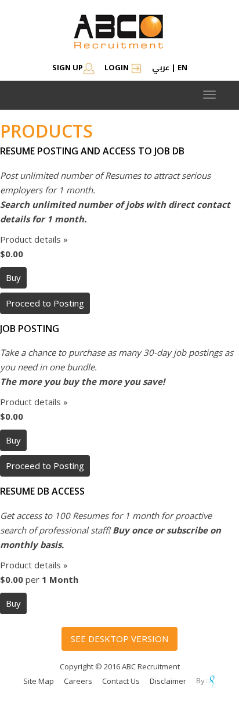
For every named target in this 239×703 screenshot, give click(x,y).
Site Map (38, 681)
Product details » (34, 239)
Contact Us (121, 681)
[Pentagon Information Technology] (206, 681)
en (182, 67)
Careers (78, 681)
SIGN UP (67, 67)
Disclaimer (168, 681)
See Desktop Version (119, 638)
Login (117, 67)
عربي (160, 67)
